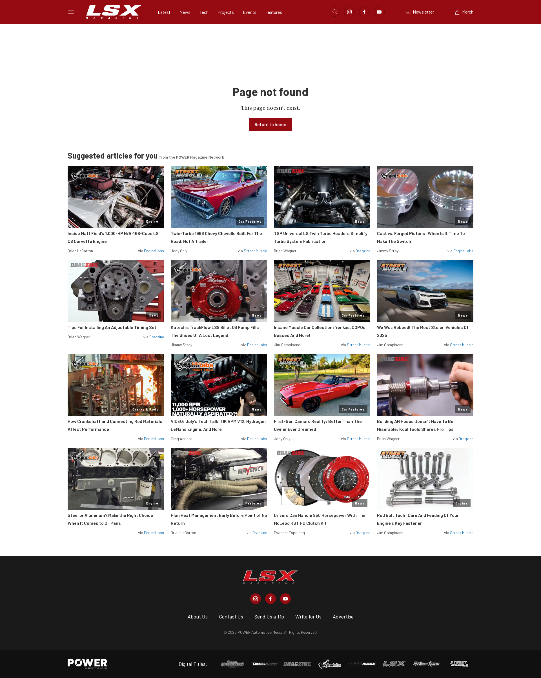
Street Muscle (255, 250)
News (184, 12)
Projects (226, 12)
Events (249, 12)
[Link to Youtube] (379, 11)
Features (273, 12)
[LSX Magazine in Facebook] (270, 598)
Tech (204, 12)
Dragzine (363, 250)
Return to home (270, 124)
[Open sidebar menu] (71, 12)
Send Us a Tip (269, 616)
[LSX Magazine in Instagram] (255, 598)
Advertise (343, 616)
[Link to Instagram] (349, 11)
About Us (198, 616)
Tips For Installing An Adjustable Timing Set (112, 327)
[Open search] (335, 11)
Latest (164, 12)
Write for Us (308, 616)
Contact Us (231, 616)
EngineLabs (154, 250)
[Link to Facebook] (364, 11)
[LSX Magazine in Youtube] (285, 598)
